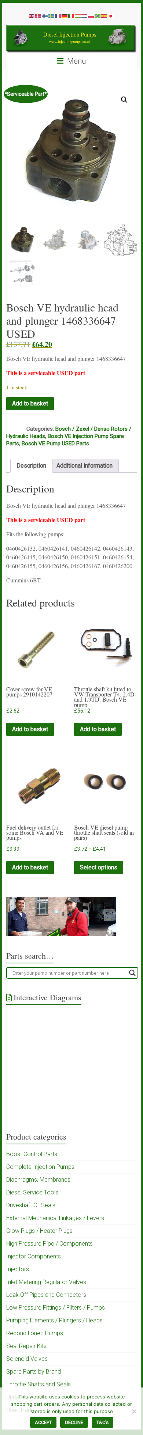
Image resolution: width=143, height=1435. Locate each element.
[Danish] (38, 16)
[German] (65, 16)
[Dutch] (84, 16)
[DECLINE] (134, 1411)
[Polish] (91, 16)
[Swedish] (51, 16)
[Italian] (71, 16)
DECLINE (74, 1422)
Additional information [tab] (84, 465)
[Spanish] (104, 16)
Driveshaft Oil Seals (30, 1205)
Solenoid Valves (27, 1358)
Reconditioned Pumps (34, 1333)
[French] (58, 16)
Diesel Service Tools (32, 1192)
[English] (32, 16)
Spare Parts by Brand (33, 1371)
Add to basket (30, 403)
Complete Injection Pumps (40, 1166)
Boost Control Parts (31, 1154)
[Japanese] (111, 16)
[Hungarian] (78, 16)
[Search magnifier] (132, 973)
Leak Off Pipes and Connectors (46, 1294)
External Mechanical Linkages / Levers (55, 1218)
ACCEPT (43, 1422)
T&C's (102, 1422)
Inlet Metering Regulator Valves (46, 1282)
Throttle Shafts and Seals (38, 1384)
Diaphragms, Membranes (38, 1179)
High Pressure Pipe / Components (49, 1243)
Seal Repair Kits (26, 1346)
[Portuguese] (98, 16)
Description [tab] (31, 465)
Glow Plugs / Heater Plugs (39, 1230)
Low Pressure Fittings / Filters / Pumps (55, 1307)
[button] (124, 99)
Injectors (17, 1269)
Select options (98, 867)
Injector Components (33, 1256)
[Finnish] (45, 16)
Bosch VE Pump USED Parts (55, 443)
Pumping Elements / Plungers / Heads (54, 1320)
